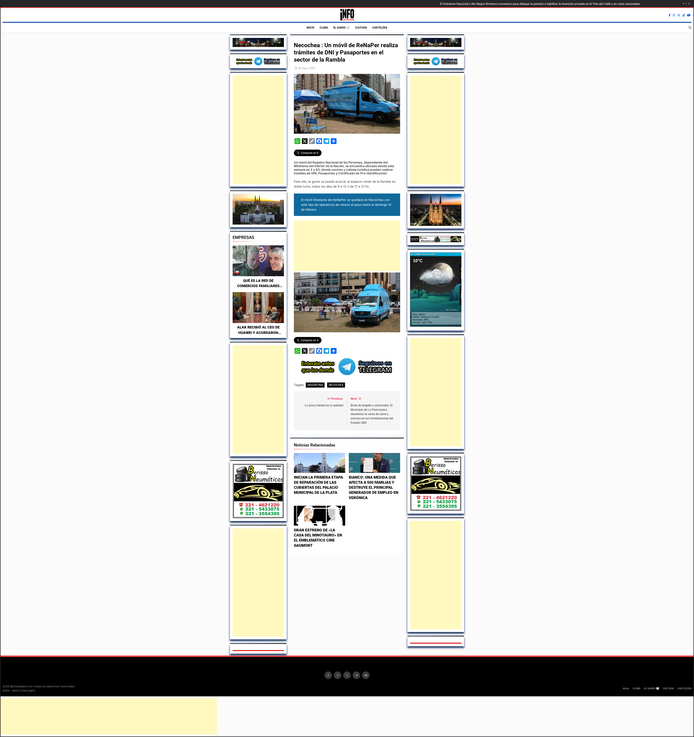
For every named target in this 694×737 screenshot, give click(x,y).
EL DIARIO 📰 (341, 27)
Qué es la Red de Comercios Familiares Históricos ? (258, 286)
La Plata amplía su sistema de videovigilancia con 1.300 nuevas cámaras (590, 3)
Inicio (310, 27)
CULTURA (361, 27)
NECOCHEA (336, 385)
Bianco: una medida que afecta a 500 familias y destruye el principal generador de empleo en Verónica (373, 487)
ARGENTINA (315, 385)
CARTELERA (379, 27)
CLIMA (324, 27)
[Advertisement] (258, 130)
